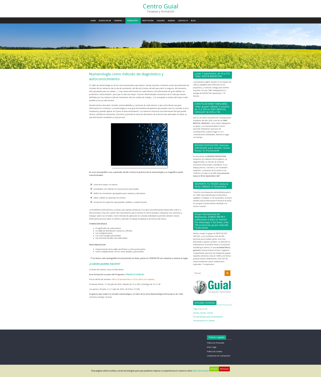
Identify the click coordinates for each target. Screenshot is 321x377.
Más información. (201, 370)
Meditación (147, 20)
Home (93, 20)
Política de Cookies (214, 351)
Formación (132, 20)
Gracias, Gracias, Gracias (203, 313)
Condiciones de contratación (218, 356)
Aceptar (214, 368)
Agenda (171, 20)
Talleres (160, 20)
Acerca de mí (105, 20)
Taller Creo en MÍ (200, 309)
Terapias (118, 20)
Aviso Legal (211, 347)
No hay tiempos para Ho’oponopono (208, 317)
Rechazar (224, 368)
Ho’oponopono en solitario (204, 320)
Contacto (183, 20)
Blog (193, 20)
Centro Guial (160, 6)
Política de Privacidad (215, 343)
